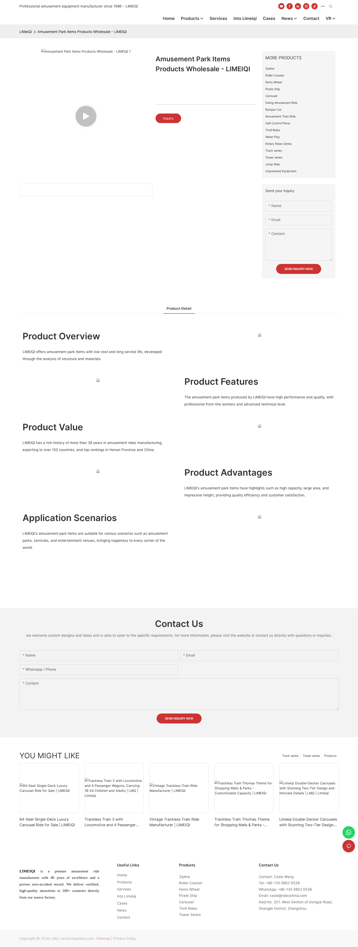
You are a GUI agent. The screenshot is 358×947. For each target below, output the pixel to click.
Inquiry (168, 118)
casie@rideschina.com (288, 896)
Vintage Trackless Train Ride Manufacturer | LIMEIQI (174, 822)
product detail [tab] (179, 308)
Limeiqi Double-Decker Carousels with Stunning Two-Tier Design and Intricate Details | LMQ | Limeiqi (308, 822)
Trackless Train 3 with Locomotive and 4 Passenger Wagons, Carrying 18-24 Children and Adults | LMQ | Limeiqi (114, 822)
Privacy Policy (124, 938)
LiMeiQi (25, 32)
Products (330, 755)
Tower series (311, 755)
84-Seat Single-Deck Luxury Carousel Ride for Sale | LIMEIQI (47, 822)
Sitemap (103, 938)
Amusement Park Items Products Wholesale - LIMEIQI (82, 32)
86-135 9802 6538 (284, 883)
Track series (290, 755)
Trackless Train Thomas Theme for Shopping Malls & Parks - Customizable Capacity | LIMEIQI (243, 822)
